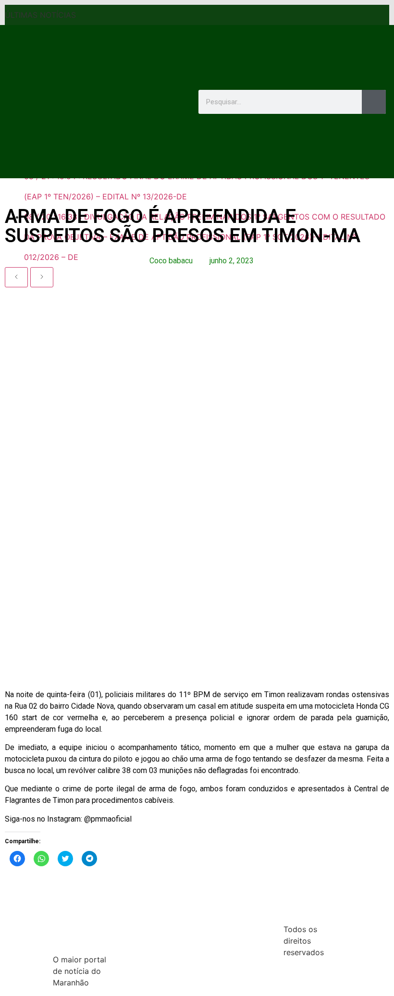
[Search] (374, 102)
